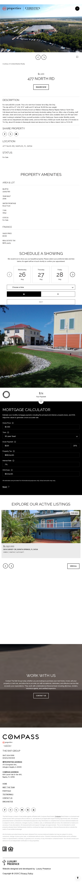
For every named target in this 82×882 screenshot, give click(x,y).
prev (38, 57)
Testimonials (8, 794)
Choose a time (18, 287)
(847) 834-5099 (8, 755)
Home (5, 784)
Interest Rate (7, 460)
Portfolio (7, 791)
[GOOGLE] (28, 810)
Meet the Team (9, 787)
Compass (58, 816)
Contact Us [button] (41, 696)
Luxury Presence (43, 869)
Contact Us (7, 798)
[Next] (72, 274)
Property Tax (7, 451)
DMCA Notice (8, 801)
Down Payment (8, 442)
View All (73, 566)
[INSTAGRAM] (10, 810)
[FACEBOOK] (5, 810)
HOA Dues (6, 470)
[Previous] (9, 274)
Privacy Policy (26, 873)
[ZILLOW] (33, 810)
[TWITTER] (16, 810)
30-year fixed (10, 436)
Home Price (7, 423)
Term (4, 432)
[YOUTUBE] (22, 810)
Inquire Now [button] (41, 87)
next (43, 57)
